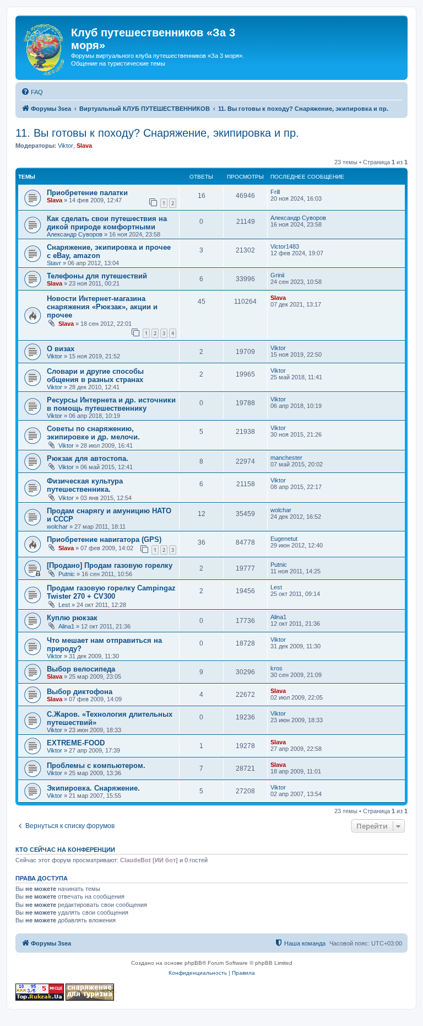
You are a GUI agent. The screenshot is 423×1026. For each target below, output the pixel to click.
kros (276, 668)
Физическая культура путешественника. (85, 485)
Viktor (65, 145)
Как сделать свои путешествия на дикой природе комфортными (107, 222)
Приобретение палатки (87, 193)
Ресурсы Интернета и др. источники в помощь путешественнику (111, 404)
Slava (84, 145)
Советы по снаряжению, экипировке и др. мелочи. (93, 433)
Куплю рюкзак (72, 618)
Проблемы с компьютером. (96, 765)
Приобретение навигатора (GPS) (104, 539)
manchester (286, 457)
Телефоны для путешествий (97, 276)
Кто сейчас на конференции (65, 849)
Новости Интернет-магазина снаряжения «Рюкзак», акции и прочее (102, 306)
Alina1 (66, 626)
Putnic (66, 574)
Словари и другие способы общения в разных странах (95, 375)
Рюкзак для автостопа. (87, 458)
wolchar (57, 526)
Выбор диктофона (79, 691)
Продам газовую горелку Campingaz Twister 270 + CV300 (111, 592)
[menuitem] (32, 92)
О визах (60, 349)
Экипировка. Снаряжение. (93, 788)
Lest (64, 604)
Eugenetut (283, 538)
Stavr (54, 263)
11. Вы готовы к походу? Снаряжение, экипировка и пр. (157, 133)
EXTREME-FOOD (76, 743)
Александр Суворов (74, 234)
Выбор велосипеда (81, 669)
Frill (275, 192)
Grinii (277, 275)
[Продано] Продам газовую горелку (109, 565)
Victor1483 (284, 246)
